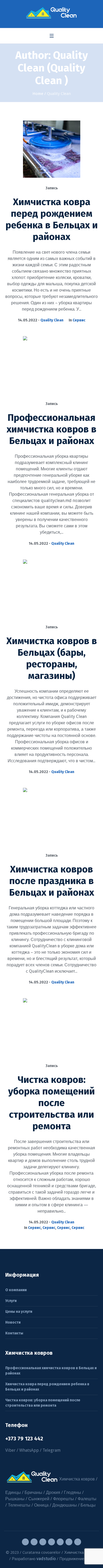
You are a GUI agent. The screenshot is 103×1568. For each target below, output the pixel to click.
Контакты (14, 1333)
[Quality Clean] (51, 12)
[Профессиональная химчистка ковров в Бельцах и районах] (51, 364)
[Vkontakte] (60, 1541)
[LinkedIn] (77, 1541)
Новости (13, 1322)
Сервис (79, 320)
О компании (16, 1290)
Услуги (11, 1301)
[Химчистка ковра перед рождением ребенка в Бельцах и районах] (51, 149)
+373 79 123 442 (24, 1438)
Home (37, 93)
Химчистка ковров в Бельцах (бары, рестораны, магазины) (51, 658)
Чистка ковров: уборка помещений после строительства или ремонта (51, 1103)
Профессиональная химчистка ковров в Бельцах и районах (51, 429)
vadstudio (46, 1558)
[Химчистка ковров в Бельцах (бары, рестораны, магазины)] (51, 588)
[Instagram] (34, 1541)
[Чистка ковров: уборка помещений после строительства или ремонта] (51, 1026)
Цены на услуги (18, 1311)
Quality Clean (51, 320)
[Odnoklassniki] (68, 1541)
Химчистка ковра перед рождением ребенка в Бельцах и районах (52, 219)
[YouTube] (51, 1541)
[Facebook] (25, 1541)
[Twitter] (42, 1541)
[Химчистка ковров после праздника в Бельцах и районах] (51, 816)
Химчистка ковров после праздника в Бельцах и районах (51, 880)
